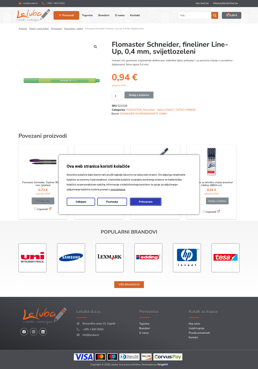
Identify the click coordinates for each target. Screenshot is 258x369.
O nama (144, 333)
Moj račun (202, 3)
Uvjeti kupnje (196, 328)
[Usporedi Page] (50, 209)
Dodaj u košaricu (139, 95)
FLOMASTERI (56, 28)
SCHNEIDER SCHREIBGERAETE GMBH (143, 113)
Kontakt (193, 337)
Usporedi (42, 209)
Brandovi (144, 328)
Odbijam (81, 201)
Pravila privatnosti (199, 333)
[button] (95, 47)
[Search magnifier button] (214, 15)
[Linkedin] (43, 332)
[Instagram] (33, 332)
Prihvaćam (146, 201)
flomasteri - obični (73, 28)
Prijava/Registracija (225, 3)
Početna (23, 28)
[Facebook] (24, 332)
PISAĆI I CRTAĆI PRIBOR (39, 28)
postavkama (118, 189)
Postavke (112, 201)
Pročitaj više (43, 201)
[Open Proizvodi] (60, 15)
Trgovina (144, 323)
